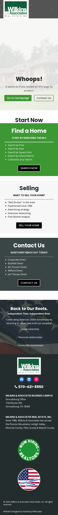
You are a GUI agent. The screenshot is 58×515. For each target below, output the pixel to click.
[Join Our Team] (29, 450)
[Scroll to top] (51, 506)
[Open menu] (52, 9)
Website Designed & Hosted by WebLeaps (22, 511)
